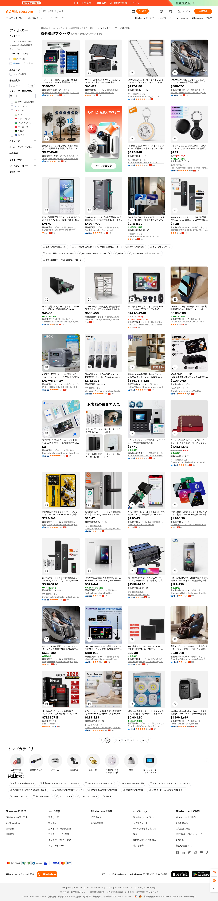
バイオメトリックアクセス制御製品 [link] (115, 28)
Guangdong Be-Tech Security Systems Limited (103, 528)
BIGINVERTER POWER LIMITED (99, 92)
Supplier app (120, 874)
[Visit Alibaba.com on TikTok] (207, 852)
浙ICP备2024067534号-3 (184, 896)
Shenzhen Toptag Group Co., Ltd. (186, 391)
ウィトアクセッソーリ (162, 247)
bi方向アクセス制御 (136, 247)
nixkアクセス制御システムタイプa (96, 253)
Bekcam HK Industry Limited (141, 524)
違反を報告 (138, 845)
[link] (214, 873)
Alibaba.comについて (16, 811)
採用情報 (10, 834)
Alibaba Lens (12, 874)
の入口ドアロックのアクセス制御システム (29, 790)
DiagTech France (50, 724)
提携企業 (180, 840)
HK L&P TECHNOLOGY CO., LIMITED (187, 322)
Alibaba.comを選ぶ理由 (17, 817)
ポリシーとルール (56, 845)
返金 (135, 834)
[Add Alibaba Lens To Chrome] (47, 874)
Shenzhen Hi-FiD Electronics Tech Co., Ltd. (146, 162)
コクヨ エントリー (20, 796)
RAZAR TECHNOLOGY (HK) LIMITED (58, 230)
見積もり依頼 (97, 823)
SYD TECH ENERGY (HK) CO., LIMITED (59, 387)
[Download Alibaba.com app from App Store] (180, 874)
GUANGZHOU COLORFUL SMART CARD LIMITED (189, 524)
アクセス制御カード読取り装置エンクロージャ (64, 260)
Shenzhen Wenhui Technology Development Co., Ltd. (103, 391)
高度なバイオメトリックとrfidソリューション (61, 783)
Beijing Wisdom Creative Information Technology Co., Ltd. (146, 387)
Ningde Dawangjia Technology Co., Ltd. (60, 661)
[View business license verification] (135, 896)
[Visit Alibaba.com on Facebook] (177, 852)
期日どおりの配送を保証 (59, 828)
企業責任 (10, 828)
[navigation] (22, 384)
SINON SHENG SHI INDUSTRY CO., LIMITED (189, 230)
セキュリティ (58, 28)
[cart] (171, 12)
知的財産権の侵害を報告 (144, 840)
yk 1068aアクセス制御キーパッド (68, 790)
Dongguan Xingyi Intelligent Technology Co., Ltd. (61, 597)
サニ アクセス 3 (65, 796)
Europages (152, 887)
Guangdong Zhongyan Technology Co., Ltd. (146, 661)
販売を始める (182, 823)
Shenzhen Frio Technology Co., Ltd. (144, 96)
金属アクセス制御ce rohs (56, 247)
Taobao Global (121, 887)
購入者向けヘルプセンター (145, 817)
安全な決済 (53, 817)
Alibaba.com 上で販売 (186, 817)
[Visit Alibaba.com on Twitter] (189, 852)
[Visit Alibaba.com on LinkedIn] (183, 852)
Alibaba (44, 28)
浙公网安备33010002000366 (157, 896)
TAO (132, 887)
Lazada (109, 887)
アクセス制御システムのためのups (60, 253)
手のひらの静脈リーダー (110, 247)
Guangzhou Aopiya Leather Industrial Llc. (189, 462)
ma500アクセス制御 (83, 247)
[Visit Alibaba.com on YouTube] (201, 852)
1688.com (78, 887)
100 (142, 740)
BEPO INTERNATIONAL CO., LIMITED (145, 324)
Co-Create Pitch (13, 823)
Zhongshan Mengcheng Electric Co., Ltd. (61, 158)
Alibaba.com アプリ (139, 874)
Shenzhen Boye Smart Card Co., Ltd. (144, 236)
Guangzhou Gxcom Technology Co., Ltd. (60, 322)
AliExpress (66, 887)
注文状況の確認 (183, 828)
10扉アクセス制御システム (23, 783)
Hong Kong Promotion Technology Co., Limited (61, 524)
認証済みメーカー (99, 817)
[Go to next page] (148, 740)
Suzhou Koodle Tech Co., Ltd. (98, 593)
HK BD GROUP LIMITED (138, 594)
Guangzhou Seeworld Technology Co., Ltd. (61, 453)
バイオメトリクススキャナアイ (100, 783)
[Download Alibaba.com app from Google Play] (202, 874)
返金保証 (52, 823)
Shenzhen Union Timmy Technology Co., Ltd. (146, 455)
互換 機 (108, 796)
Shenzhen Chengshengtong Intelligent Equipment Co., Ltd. (103, 319)
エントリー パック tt (88, 796)
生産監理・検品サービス (59, 840)
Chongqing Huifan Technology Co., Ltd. (188, 593)
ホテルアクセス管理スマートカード (146, 253)
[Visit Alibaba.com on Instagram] (195, 852)
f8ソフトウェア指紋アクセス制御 (103, 790)
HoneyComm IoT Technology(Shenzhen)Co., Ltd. (189, 168)
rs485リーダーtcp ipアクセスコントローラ (169, 790)
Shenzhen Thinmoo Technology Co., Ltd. (60, 92)
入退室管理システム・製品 (81, 28)
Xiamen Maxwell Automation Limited (101, 659)
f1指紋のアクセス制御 (134, 790)
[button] (133, 11)
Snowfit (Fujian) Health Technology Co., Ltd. (189, 92)
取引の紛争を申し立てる (144, 828)
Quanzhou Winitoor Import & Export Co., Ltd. (189, 659)
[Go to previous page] (101, 740)
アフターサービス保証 (58, 834)
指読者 (121, 253)
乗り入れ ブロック (43, 796)
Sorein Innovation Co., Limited (99, 230)
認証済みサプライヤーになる (189, 834)
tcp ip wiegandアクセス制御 (132, 783)
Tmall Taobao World (94, 887)
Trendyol (141, 887)
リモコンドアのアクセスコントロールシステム (171, 783)
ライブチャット (140, 823)
